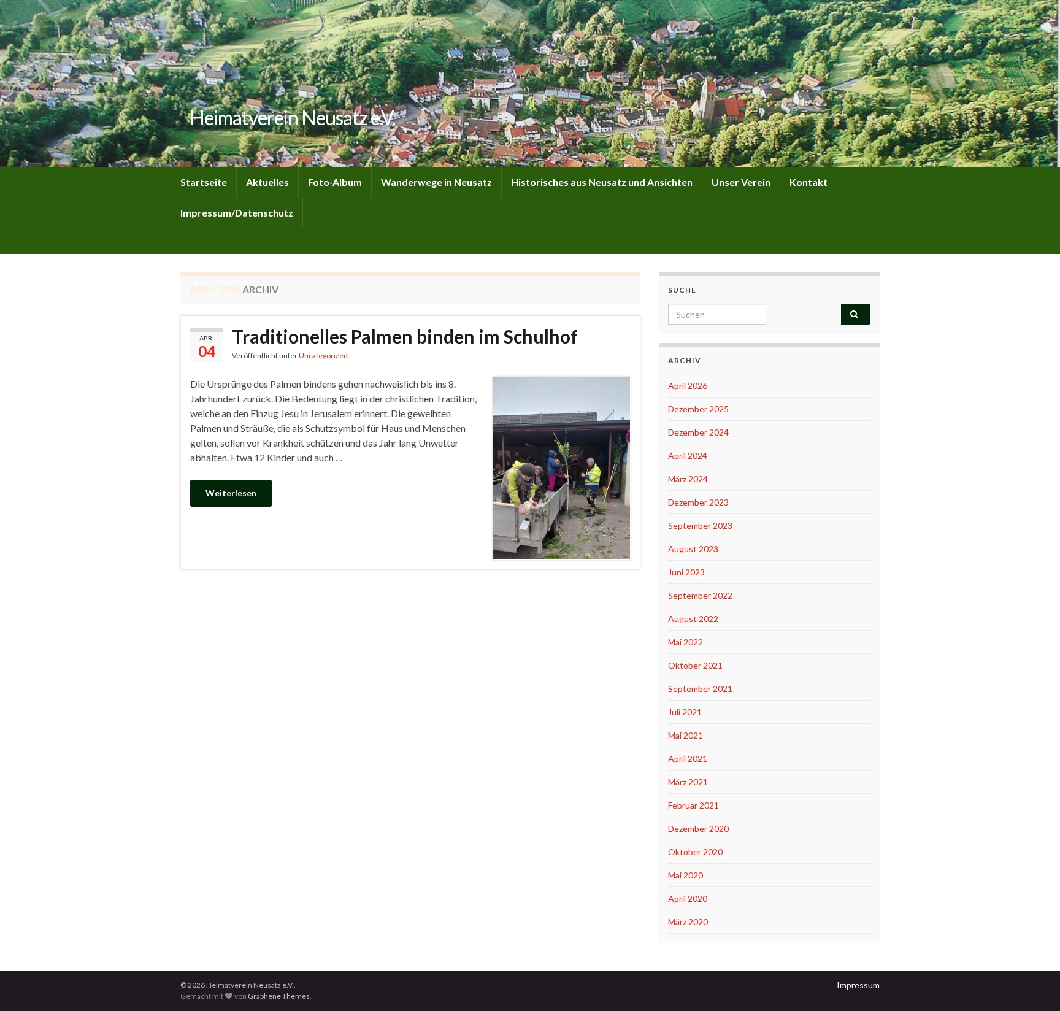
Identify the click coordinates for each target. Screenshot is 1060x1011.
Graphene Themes (279, 996)
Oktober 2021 (695, 665)
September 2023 (700, 525)
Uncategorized (323, 355)
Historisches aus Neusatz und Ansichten (602, 182)
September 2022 (700, 595)
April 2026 (687, 385)
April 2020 (687, 898)
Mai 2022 (685, 642)
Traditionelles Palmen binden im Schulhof (405, 336)
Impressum (858, 985)
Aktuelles (267, 182)
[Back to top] (1032, 983)
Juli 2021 (685, 712)
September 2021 (700, 688)
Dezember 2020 (698, 828)
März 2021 (688, 782)
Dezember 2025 (698, 409)
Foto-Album (335, 182)
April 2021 (687, 758)
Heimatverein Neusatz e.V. (292, 117)
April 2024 (687, 455)
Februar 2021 (693, 805)
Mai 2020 (685, 875)
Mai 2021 (685, 735)
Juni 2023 (686, 572)
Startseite (203, 182)
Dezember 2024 (698, 432)
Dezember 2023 (698, 502)
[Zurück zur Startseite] (530, 83)
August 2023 (693, 549)
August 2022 (693, 618)
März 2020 (688, 922)
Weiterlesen (230, 493)
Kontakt (808, 182)
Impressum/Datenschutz (236, 212)
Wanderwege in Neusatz (436, 182)
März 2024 (688, 479)
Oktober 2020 (695, 852)
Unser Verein (741, 182)
